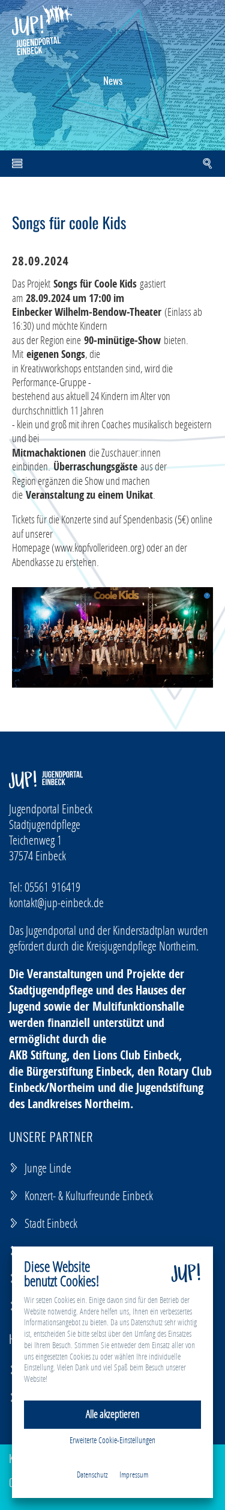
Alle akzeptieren (113, 1414)
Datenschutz (92, 1474)
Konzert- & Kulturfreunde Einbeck (89, 1195)
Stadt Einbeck (51, 1223)
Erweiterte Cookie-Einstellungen (112, 1440)
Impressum (133, 1474)
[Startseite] (42, 30)
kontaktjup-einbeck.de (56, 902)
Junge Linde (48, 1168)
